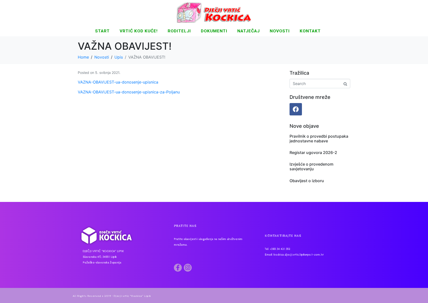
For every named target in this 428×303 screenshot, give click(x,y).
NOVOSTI (280, 30)
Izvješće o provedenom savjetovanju (311, 166)
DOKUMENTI (214, 30)
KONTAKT (310, 30)
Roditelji (179, 30)
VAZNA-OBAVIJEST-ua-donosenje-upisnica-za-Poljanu (129, 91)
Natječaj (248, 30)
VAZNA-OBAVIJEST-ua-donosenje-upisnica (118, 82)
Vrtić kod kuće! (139, 30)
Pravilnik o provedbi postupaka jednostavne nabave (319, 138)
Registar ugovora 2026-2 (313, 152)
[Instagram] (188, 268)
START (102, 30)
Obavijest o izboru (307, 180)
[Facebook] (296, 109)
